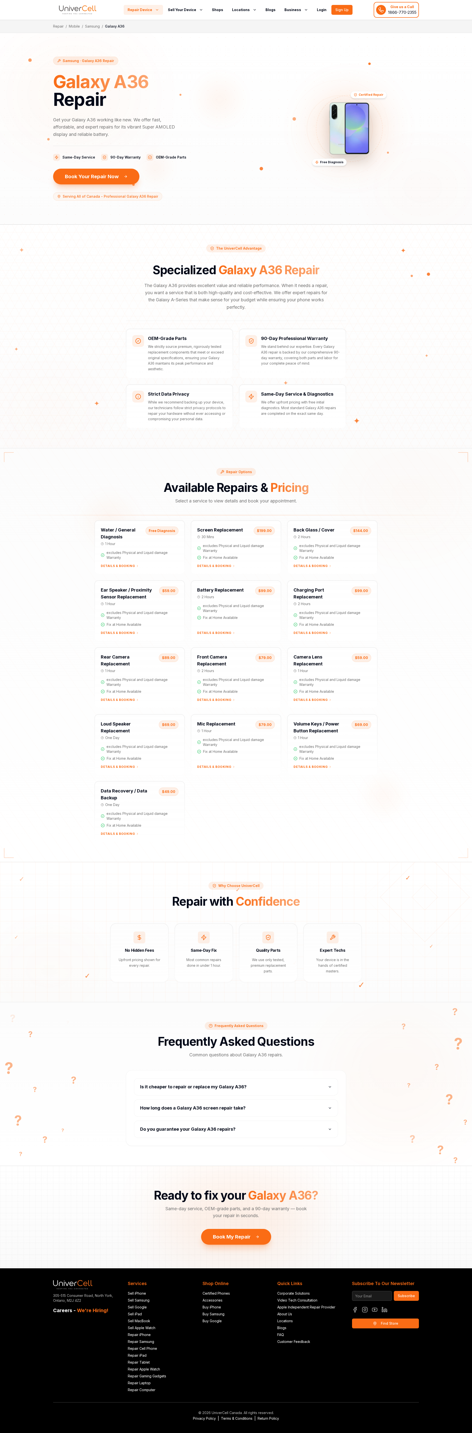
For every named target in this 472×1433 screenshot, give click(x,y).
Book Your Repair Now (92, 176)
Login (321, 10)
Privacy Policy (204, 1418)
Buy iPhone (212, 1307)
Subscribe (406, 1296)
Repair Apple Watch (144, 1369)
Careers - (80, 1310)
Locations (241, 10)
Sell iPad (135, 1314)
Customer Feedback (293, 1341)
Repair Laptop (139, 1383)
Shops (217, 10)
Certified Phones (216, 1293)
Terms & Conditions (236, 1418)
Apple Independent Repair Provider (306, 1307)
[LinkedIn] (384, 1310)
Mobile (74, 26)
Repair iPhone (139, 1335)
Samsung (92, 26)
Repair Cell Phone (142, 1348)
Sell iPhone (137, 1293)
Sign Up (342, 10)
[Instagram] (365, 1310)
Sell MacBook (139, 1321)
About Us (284, 1314)
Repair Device (140, 10)
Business (292, 10)
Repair (58, 26)
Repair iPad (137, 1355)
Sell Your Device (182, 10)
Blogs (271, 10)
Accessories (212, 1300)
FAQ (280, 1335)
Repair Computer (141, 1390)
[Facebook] (355, 1310)
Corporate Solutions (293, 1293)
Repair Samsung (141, 1341)
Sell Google (137, 1307)
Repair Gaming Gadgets (147, 1376)
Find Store (389, 1323)
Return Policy (268, 1418)
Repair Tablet (139, 1362)
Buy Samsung (213, 1314)
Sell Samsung (138, 1300)
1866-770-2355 (402, 12)
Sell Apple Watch (141, 1328)
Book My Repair (232, 1237)
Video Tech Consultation (297, 1300)
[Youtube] (375, 1310)
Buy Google (212, 1321)
